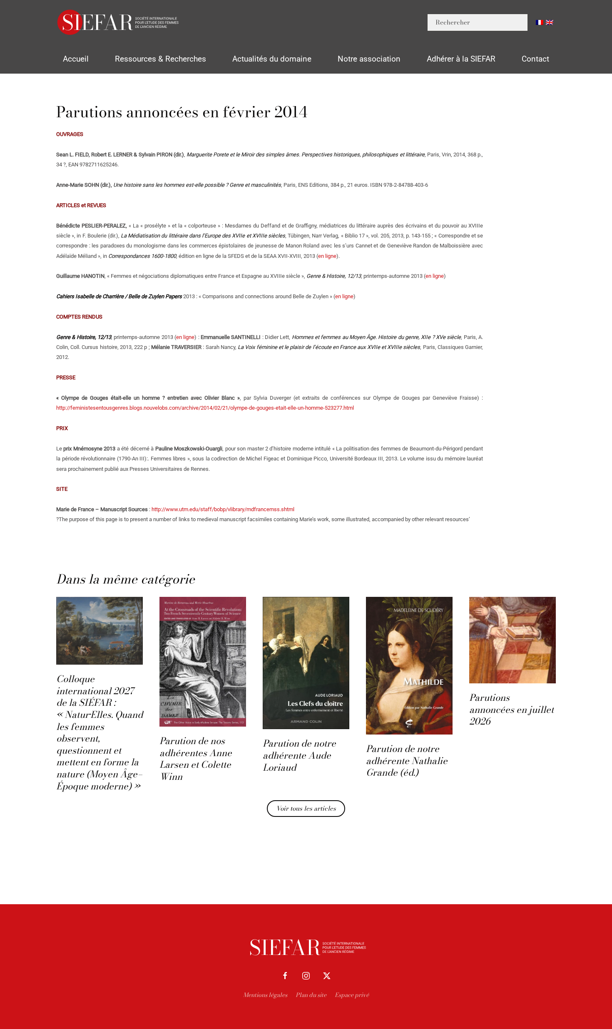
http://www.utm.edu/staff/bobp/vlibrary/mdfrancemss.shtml (223, 509)
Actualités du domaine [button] (271, 59)
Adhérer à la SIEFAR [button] (461, 59)
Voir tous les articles (306, 808)
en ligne (327, 256)
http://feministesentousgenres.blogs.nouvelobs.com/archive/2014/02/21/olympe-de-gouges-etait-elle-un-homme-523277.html (205, 408)
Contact (535, 59)
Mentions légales (265, 994)
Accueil (76, 59)
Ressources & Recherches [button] (160, 59)
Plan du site (311, 994)
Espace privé (352, 994)
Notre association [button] (369, 59)
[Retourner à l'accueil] (118, 22)
